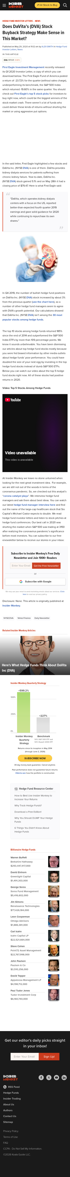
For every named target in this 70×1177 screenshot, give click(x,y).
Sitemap (8, 1122)
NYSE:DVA (9, 618)
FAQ (5, 1143)
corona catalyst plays (15, 496)
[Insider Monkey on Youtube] (58, 1077)
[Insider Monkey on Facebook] (42, 1077)
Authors (8, 1110)
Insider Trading (12, 1098)
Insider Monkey (11, 605)
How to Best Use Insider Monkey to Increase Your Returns (33, 797)
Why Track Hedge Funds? (28, 805)
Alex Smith (48, 46)
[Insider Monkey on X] (50, 1077)
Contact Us (9, 1116)
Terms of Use (10, 1137)
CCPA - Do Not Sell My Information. (22, 1149)
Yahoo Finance (24, 618)
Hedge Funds (11, 1093)
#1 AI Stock (47, 5)
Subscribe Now (35, 758)
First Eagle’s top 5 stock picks (31, 94)
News (37, 21)
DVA (25, 168)
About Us (8, 1104)
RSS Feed (14, 1087)
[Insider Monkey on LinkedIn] (64, 1077)
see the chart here (43, 302)
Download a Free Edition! (27, 812)
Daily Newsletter (42, 618)
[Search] (65, 5)
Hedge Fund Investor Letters (17, 21)
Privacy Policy (10, 1131)
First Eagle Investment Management (23, 67)
